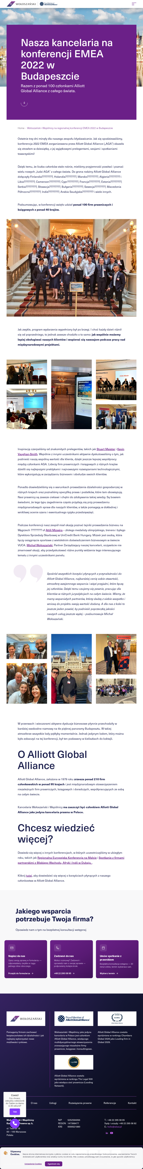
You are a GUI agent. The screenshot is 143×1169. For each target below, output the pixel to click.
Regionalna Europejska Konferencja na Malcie (67, 858)
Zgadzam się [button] (54, 1164)
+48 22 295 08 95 (116, 1119)
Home (21, 128)
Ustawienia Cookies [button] (33, 1164)
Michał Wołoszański (40, 545)
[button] (15, 1123)
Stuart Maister (106, 449)
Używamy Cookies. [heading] (15, 1153)
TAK (15, 1111)
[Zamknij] (26, 1092)
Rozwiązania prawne (80, 1103)
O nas (34, 1103)
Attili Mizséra (54, 530)
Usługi (52, 1103)
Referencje (110, 1103)
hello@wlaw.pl (115, 1126)
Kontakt (132, 1103)
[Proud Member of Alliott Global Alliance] (49, 4)
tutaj (29, 875)
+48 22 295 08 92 (127, 1123)
